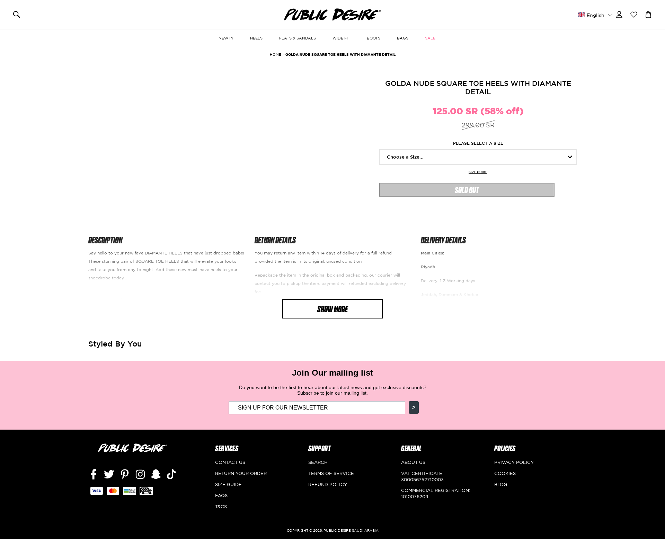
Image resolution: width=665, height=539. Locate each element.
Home (275, 54)
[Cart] (648, 14)
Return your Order (241, 473)
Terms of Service (331, 473)
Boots (373, 38)
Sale (430, 38)
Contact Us (230, 462)
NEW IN (226, 38)
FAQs (221, 495)
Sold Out (467, 189)
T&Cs (221, 506)
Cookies (505, 473)
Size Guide (478, 172)
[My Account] (619, 14)
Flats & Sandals (297, 38)
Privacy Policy (514, 462)
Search (318, 462)
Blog (500, 484)
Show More (332, 308)
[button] (595, 15)
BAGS (402, 38)
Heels (256, 38)
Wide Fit (341, 38)
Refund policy (327, 484)
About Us (413, 462)
